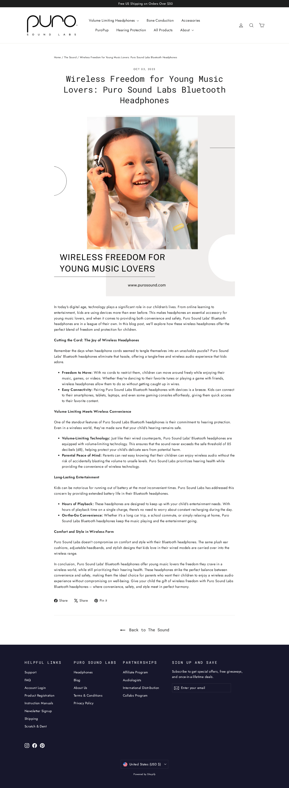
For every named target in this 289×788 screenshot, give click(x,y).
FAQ (28, 680)
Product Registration (39, 695)
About (185, 30)
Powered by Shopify (144, 774)
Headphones (83, 672)
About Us (80, 687)
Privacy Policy (83, 703)
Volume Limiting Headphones (112, 20)
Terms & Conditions (88, 695)
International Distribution (141, 687)
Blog (77, 680)
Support (30, 672)
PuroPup (102, 30)
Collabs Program (135, 695)
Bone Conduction (160, 20)
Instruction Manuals (39, 703)
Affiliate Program (135, 672)
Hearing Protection (131, 30)
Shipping (31, 718)
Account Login (35, 687)
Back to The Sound (148, 629)
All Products (163, 30)
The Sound (70, 57)
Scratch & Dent (36, 726)
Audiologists (132, 680)
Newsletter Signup (38, 711)
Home (57, 57)
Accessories (190, 20)
